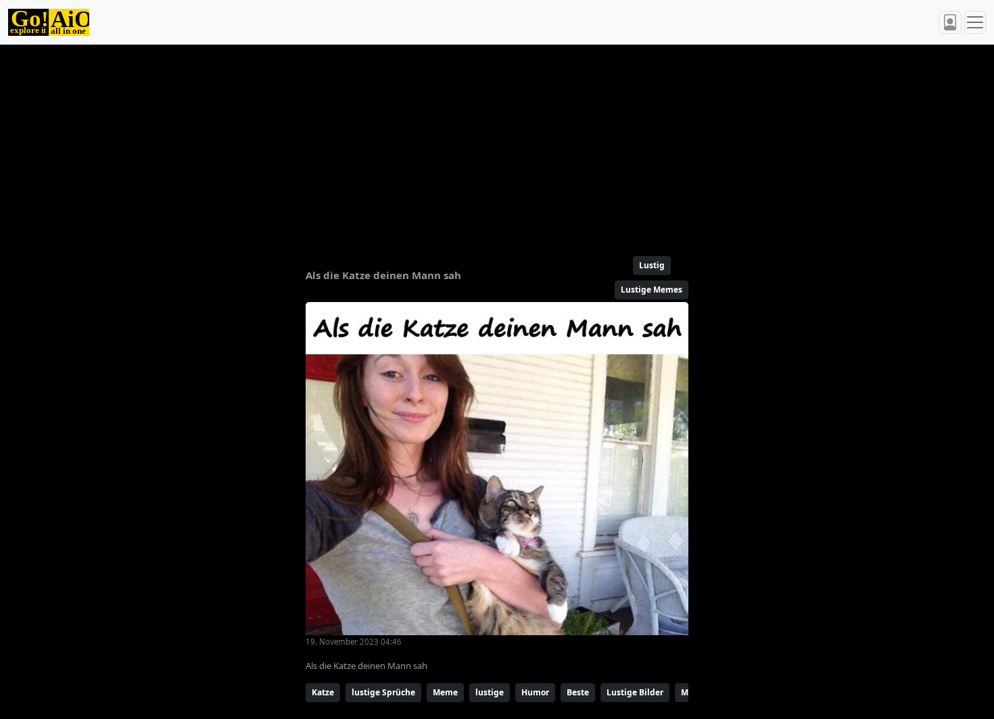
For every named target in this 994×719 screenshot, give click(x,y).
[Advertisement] (464, 144)
